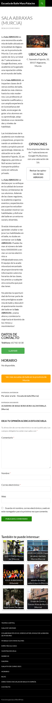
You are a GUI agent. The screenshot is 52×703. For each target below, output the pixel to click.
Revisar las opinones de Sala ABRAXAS (38, 173)
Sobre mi (5, 656)
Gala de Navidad (8, 628)
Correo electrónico (11, 484)
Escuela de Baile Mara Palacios (18, 3)
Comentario (7, 437)
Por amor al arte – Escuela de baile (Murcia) (20, 394)
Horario (5, 671)
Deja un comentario (10, 28)
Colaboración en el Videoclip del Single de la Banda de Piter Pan (25, 634)
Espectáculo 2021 (9, 646)
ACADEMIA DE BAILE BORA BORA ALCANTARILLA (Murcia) (23, 405)
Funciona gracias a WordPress (12, 700)
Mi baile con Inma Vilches (12, 641)
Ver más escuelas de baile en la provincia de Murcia (26, 378)
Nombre (6, 473)
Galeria (4, 661)
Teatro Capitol (8, 623)
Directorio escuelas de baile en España (18, 682)
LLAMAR (13, 350)
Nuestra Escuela (8, 651)
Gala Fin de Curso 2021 (11, 666)
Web (3, 496)
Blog (3, 677)
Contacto (5, 687)
